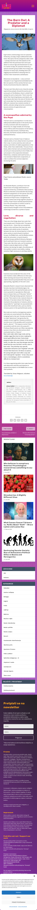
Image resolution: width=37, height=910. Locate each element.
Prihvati (18, 892)
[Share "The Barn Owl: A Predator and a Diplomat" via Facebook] (11, 420)
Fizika (5, 605)
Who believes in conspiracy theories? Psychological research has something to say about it (18, 466)
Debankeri (6, 588)
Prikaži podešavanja (18, 902)
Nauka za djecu (8, 632)
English (30, 29)
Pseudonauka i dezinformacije (12, 640)
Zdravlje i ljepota (8, 671)
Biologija (6, 597)
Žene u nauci (7, 675)
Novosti (6, 636)
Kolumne (6, 577)
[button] (34, 876)
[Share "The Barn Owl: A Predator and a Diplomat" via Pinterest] (18, 420)
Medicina (6, 614)
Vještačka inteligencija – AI (11, 658)
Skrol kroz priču (8, 645)
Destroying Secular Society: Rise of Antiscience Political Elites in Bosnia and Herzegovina (17, 553)
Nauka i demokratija (9, 623)
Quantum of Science (9, 649)
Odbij (18, 897)
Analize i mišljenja (9, 592)
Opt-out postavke (13, 906)
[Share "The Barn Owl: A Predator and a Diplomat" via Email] (25, 420)
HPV (5, 573)
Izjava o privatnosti (22, 906)
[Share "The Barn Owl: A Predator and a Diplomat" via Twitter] (15, 420)
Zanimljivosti (7, 667)
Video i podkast (8, 653)
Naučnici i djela (8, 618)
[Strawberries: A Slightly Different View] (18, 483)
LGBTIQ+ (6, 610)
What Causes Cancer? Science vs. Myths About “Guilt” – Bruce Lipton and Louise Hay (18, 524)
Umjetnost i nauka (9, 662)
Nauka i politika (8, 627)
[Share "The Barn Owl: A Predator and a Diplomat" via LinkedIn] (22, 420)
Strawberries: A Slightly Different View (15, 496)
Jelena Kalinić (14, 29)
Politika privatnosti (9, 690)
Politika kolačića (8, 686)
